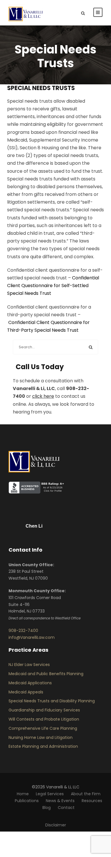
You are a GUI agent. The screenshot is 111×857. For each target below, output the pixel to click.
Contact (66, 807)
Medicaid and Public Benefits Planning (46, 674)
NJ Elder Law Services (29, 664)
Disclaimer (55, 825)
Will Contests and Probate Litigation (44, 719)
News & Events (60, 801)
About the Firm (85, 794)
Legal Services (50, 794)
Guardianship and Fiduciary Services (44, 710)
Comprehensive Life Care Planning (43, 728)
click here (43, 396)
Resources (92, 801)
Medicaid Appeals (26, 692)
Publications (27, 801)
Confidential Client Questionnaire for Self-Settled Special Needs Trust (53, 286)
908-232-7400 (23, 630)
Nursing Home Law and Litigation (41, 737)
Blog (46, 807)
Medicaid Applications (30, 683)
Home (23, 794)
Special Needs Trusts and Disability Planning (52, 701)
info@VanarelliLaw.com (32, 637)
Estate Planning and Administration (43, 746)
